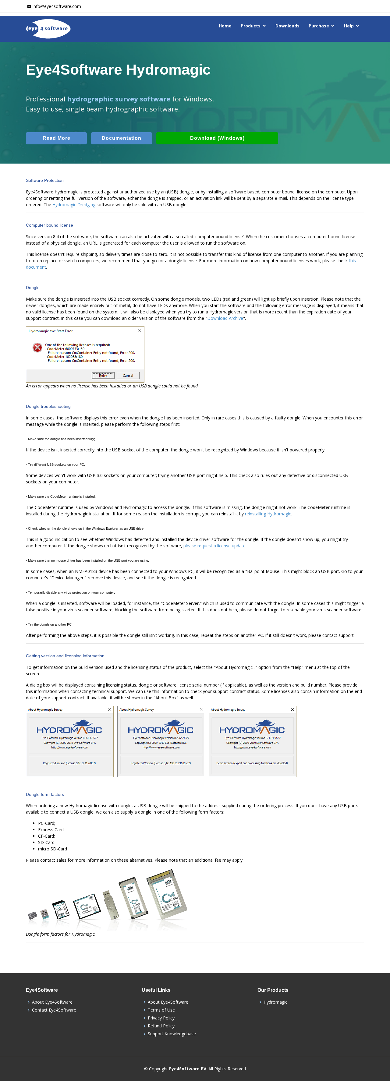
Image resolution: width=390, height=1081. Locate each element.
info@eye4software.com (57, 6)
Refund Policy (161, 1026)
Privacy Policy (161, 1018)
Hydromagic (275, 1002)
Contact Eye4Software (54, 1010)
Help (349, 26)
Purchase (319, 26)
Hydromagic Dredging (73, 204)
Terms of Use (161, 1010)
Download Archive (225, 318)
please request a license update (214, 546)
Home (225, 26)
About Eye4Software (52, 1002)
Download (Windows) (217, 138)
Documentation (121, 138)
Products (251, 26)
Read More (56, 138)
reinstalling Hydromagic (268, 514)
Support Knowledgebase (172, 1034)
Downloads (287, 26)
